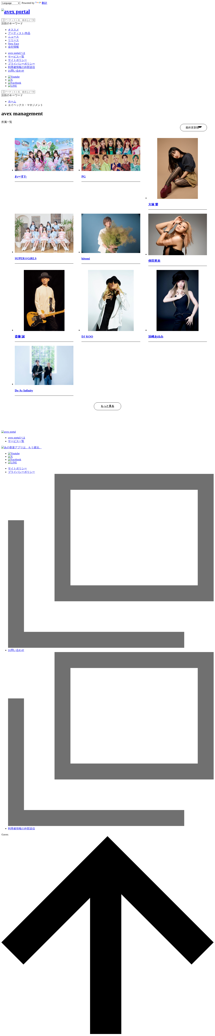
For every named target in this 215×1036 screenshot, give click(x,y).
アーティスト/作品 (19, 33)
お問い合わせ (16, 70)
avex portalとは (16, 53)
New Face (13, 43)
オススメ (13, 29)
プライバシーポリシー (21, 63)
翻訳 (44, 3)
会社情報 (13, 46)
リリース (13, 40)
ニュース (13, 36)
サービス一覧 (16, 56)
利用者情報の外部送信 (21, 67)
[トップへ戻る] (107, 1033)
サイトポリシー (17, 60)
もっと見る (107, 406)
